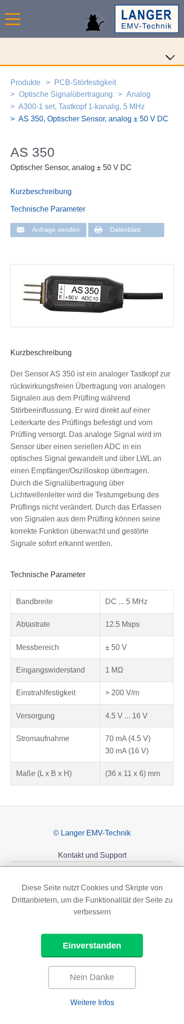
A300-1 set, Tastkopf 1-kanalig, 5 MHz (81, 106)
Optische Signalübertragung (66, 94)
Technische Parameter (47, 209)
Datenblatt (125, 229)
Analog (138, 94)
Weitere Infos (92, 1002)
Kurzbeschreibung (41, 192)
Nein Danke (92, 977)
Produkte (25, 82)
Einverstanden (92, 945)
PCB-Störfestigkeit (85, 82)
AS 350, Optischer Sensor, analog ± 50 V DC (93, 119)
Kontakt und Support (92, 855)
